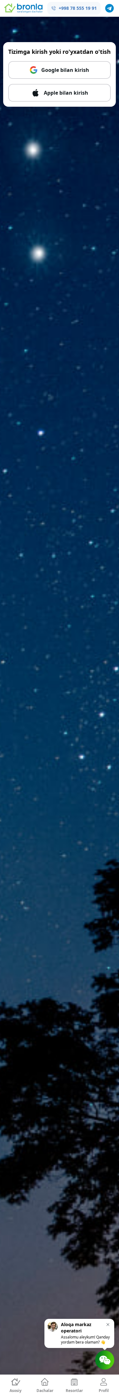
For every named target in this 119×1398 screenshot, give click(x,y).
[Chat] (104, 1360)
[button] (109, 8)
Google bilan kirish (65, 69)
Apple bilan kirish (66, 92)
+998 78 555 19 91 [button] (78, 8)
